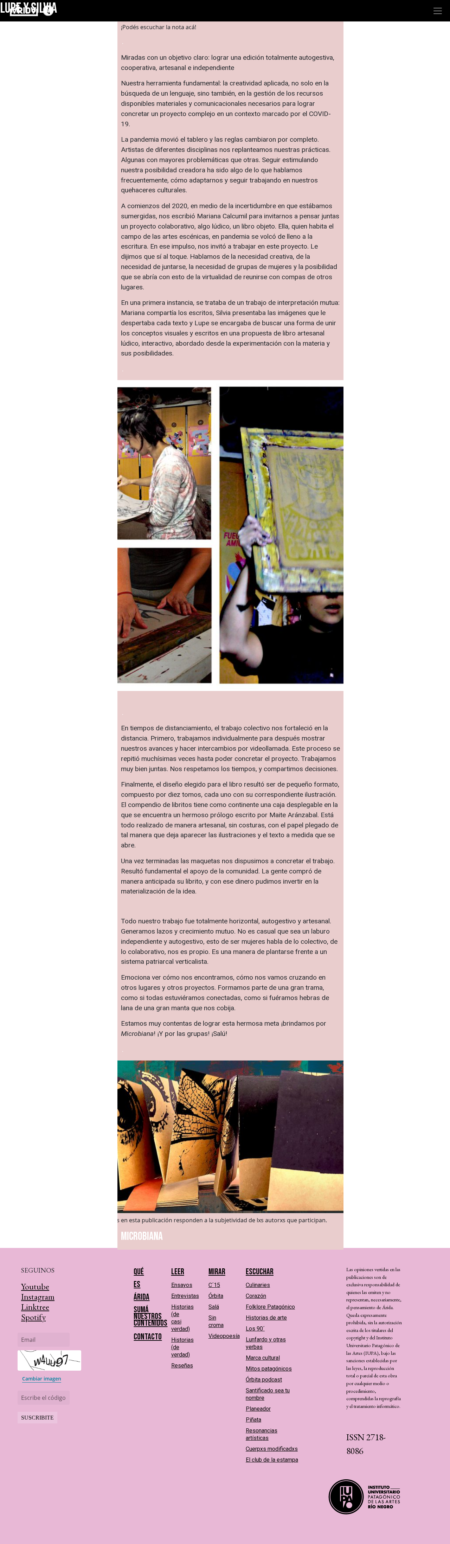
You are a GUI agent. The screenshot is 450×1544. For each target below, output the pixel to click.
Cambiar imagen (41, 1378)
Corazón (256, 1296)
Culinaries (258, 1285)
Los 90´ (255, 1328)
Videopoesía (224, 1336)
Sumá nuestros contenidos (150, 1316)
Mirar (216, 1272)
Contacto (148, 1337)
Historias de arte (266, 1317)
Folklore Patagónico (270, 1306)
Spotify (33, 1317)
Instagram (37, 1296)
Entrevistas (185, 1296)
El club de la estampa (272, 1459)
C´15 (214, 1285)
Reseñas (182, 1365)
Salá (213, 1306)
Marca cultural (263, 1357)
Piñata (253, 1419)
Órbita (215, 1296)
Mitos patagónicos (269, 1368)
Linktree (35, 1306)
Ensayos (181, 1285)
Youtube (35, 1286)
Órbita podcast (264, 1379)
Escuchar (260, 1272)
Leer (177, 1272)
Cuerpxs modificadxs (272, 1449)
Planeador (258, 1408)
